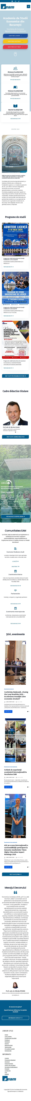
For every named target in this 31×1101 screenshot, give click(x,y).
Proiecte (7, 1069)
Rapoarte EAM (9, 1045)
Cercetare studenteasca (11, 1067)
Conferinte (7, 1070)
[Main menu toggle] (28, 6)
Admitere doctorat (15, 47)
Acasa (6, 1034)
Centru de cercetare (10, 1065)
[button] (15, 432)
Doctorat (7, 1062)
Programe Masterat (10, 1060)
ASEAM (7, 1074)
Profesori (7, 1040)
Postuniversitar (9, 1063)
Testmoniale (8, 1047)
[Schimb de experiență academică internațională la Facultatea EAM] (15, 740)
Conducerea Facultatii (10, 1038)
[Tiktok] (19, 1)
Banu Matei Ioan (10, 701)
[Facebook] (12, 1)
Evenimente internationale (10, 766)
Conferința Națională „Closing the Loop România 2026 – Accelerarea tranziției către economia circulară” (16, 695)
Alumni (7, 1043)
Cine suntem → (8, 167)
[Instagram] (15, 1)
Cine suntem (8, 1036)
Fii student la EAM (10, 1049)
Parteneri (7, 1042)
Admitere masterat (15, 41)
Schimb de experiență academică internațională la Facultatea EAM (15, 772)
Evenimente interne (9, 689)
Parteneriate (8, 1050)
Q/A (6, 1072)
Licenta (7, 1058)
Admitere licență (15, 35)
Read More (7, 711)
